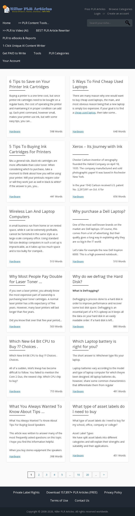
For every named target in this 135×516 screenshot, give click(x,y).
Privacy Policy (113, 492)
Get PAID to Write (14, 53)
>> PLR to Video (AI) (15, 30)
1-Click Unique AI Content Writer (24, 46)
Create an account (118, 13)
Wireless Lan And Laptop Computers (32, 214)
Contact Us (82, 500)
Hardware (14, 131)
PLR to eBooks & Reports (19, 38)
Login (97, 13)
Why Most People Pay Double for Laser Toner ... (35, 279)
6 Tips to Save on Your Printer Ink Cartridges (29, 84)
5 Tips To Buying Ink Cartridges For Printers (30, 149)
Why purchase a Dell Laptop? (99, 211)
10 (78, 474)
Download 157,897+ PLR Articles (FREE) (71, 492)
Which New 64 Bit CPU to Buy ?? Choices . (32, 343)
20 (87, 474)
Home (7, 23)
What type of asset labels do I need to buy (99, 409)
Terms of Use (59, 500)
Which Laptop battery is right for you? (94, 343)
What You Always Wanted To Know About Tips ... (35, 409)
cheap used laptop (85, 112)
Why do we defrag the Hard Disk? (98, 279)
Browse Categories (120, 9)
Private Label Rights (26, 492)
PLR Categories (59, 53)
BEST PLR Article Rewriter (53, 30)
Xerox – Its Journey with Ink (97, 146)
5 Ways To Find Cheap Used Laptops (98, 84)
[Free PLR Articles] (27, 9)
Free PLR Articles (95, 9)
